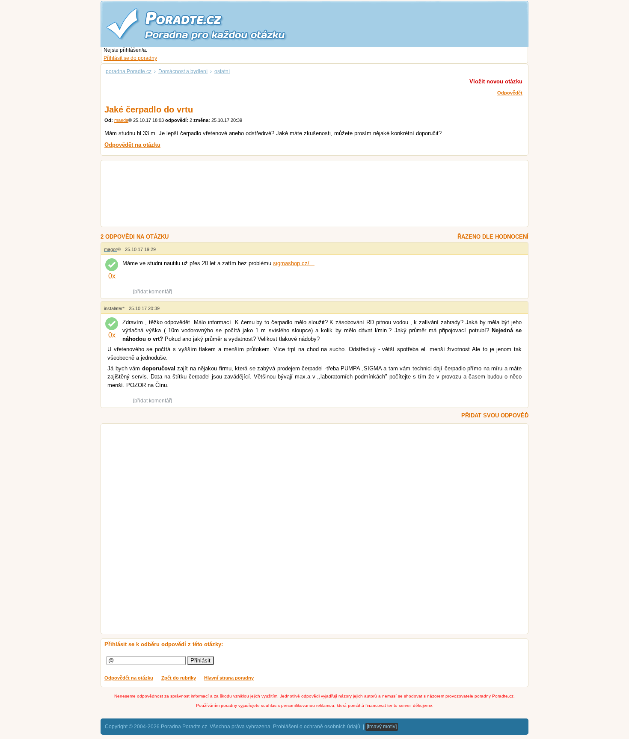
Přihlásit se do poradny (130, 58)
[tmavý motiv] (382, 727)
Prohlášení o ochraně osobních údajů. (317, 727)
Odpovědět (509, 92)
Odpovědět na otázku (128, 677)
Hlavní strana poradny (229, 677)
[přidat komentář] (152, 291)
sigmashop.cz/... (293, 263)
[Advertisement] (304, 195)
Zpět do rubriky (178, 677)
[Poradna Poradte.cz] (212, 23)
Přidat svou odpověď (494, 415)
